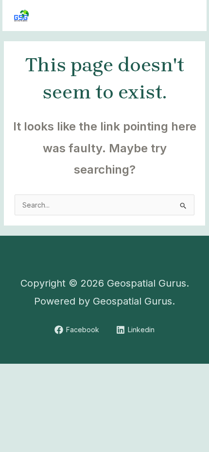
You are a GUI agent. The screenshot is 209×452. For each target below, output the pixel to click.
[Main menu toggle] (187, 16)
